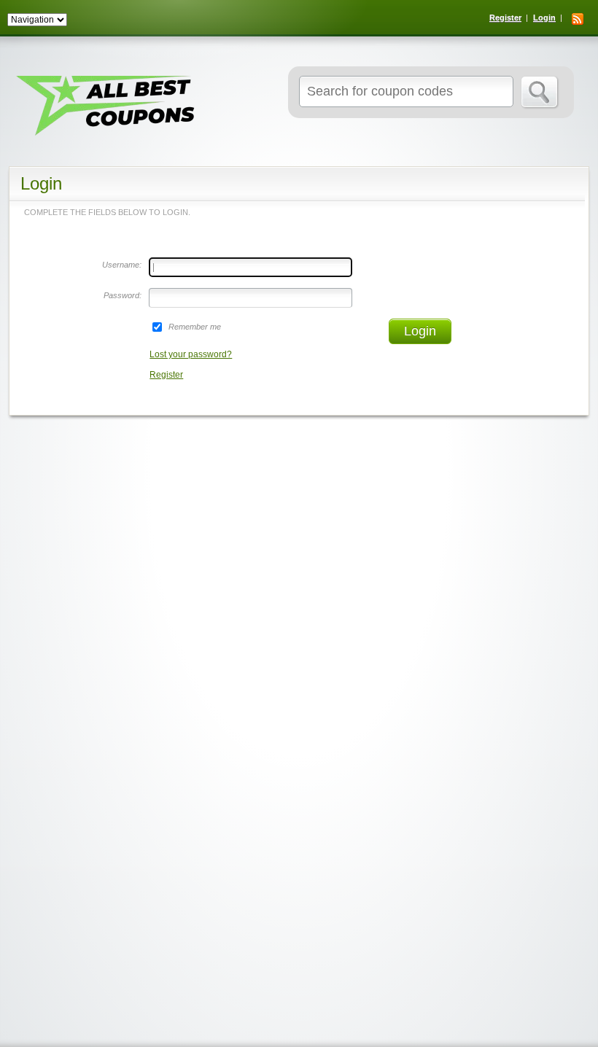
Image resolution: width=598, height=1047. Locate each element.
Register (505, 17)
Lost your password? (191, 354)
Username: (121, 264)
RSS (577, 19)
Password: (122, 295)
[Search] (540, 92)
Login (544, 17)
